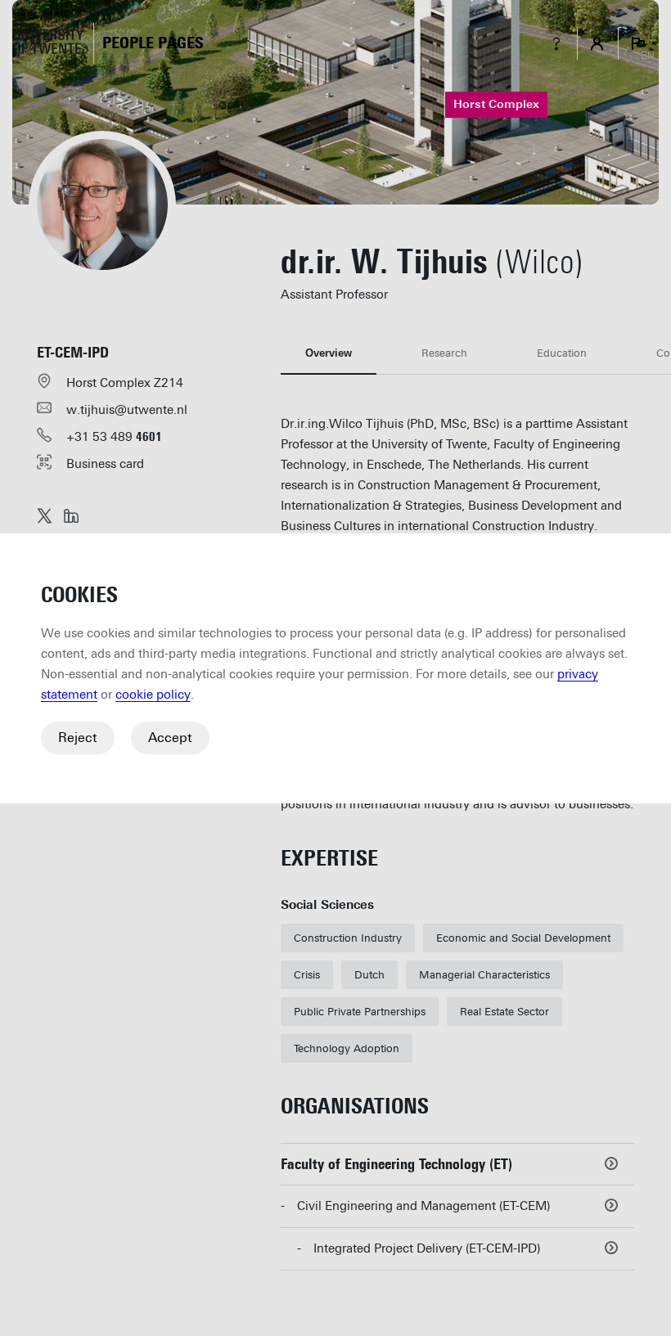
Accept (170, 737)
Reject (77, 737)
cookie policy (153, 694)
